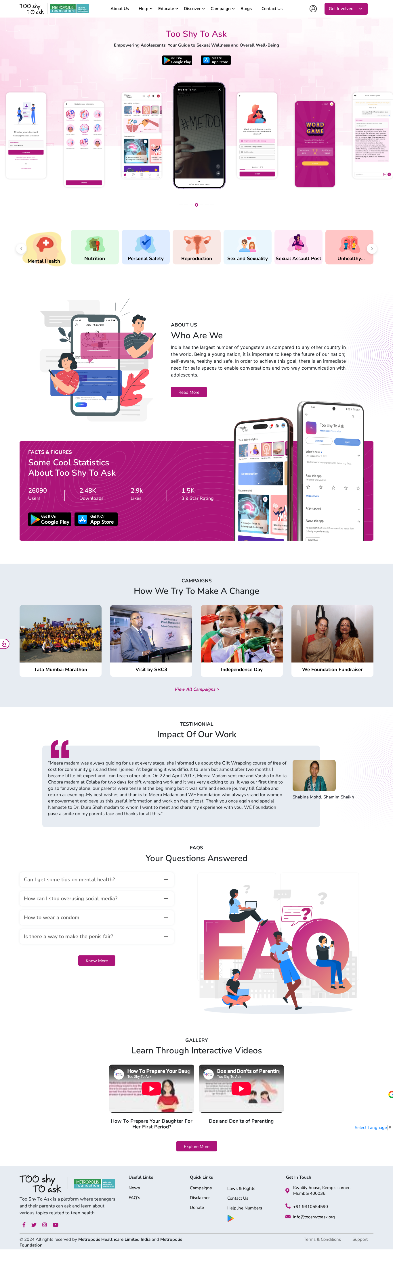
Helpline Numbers (244, 1208)
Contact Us (272, 9)
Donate (197, 1207)
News (134, 1188)
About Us (119, 9)
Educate (166, 9)
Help (143, 9)
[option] (196, 783)
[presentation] (21, 249)
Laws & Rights (241, 1188)
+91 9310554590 (310, 1206)
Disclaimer (200, 1198)
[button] (196, 205)
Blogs (246, 9)
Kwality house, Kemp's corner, (321, 1187)
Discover (192, 9)
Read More (188, 392)
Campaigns (201, 1188)
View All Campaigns (196, 689)
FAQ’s (134, 1198)
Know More (97, 961)
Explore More (196, 1146)
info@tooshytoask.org (314, 1217)
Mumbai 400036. (309, 1193)
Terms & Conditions (322, 1239)
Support (360, 1239)
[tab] (97, 879)
